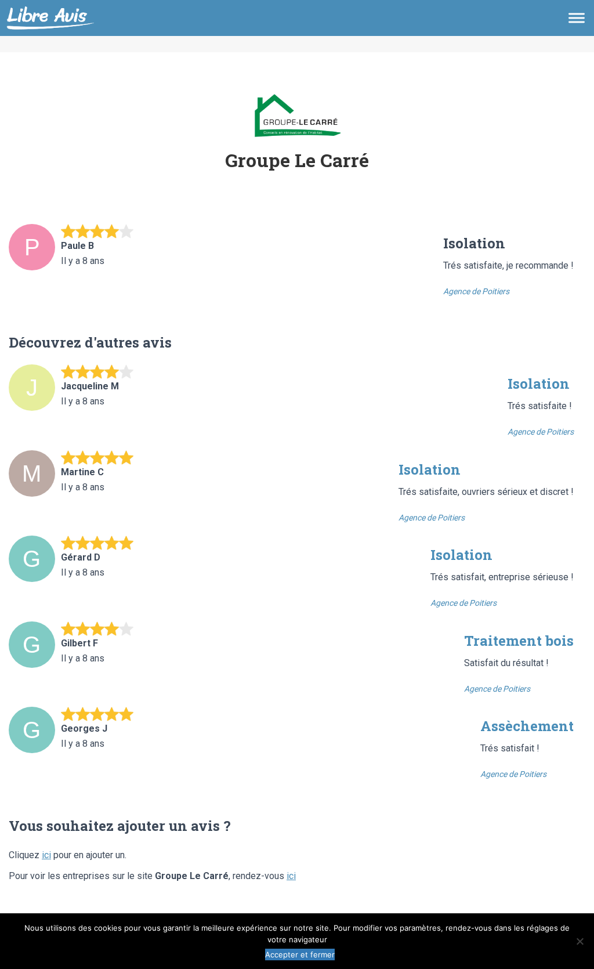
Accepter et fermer (300, 954)
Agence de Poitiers (476, 291)
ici (46, 854)
